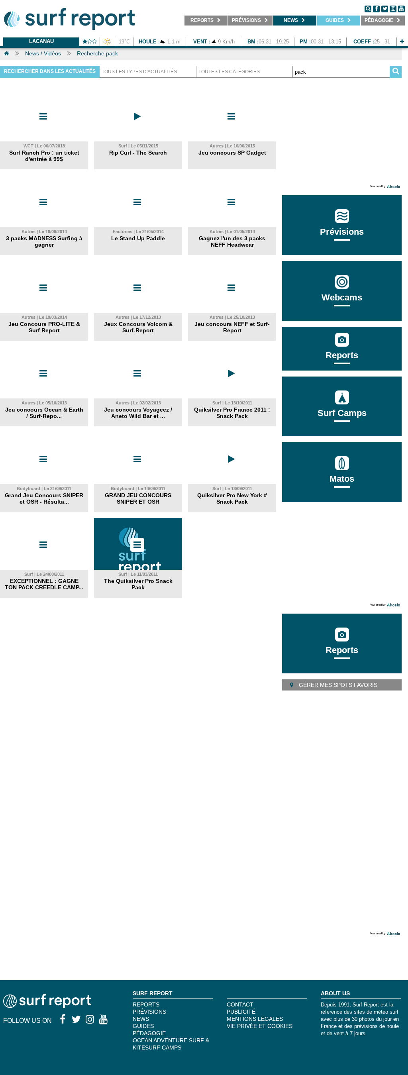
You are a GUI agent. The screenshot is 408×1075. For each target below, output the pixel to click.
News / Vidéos (43, 53)
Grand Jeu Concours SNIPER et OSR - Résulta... (44, 498)
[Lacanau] (402, 42)
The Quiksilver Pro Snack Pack (138, 584)
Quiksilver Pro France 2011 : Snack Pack (232, 412)
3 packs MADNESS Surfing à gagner (44, 241)
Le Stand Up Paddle (138, 238)
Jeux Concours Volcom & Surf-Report (138, 327)
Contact (240, 1004)
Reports (342, 355)
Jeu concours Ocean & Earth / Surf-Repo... (44, 412)
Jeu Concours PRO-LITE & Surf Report (44, 327)
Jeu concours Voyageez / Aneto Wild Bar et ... (138, 412)
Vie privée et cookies (259, 1026)
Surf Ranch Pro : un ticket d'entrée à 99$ (44, 155)
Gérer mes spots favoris (337, 685)
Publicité (241, 1011)
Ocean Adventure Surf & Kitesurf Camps (171, 1044)
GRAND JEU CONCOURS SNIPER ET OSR (138, 498)
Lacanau (41, 41)
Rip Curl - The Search (138, 152)
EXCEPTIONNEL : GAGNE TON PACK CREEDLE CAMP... (44, 584)
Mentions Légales (255, 1019)
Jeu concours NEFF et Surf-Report (232, 327)
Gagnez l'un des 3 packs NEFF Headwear (232, 241)
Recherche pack (97, 53)
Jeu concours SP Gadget (232, 152)
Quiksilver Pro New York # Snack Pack (232, 498)
